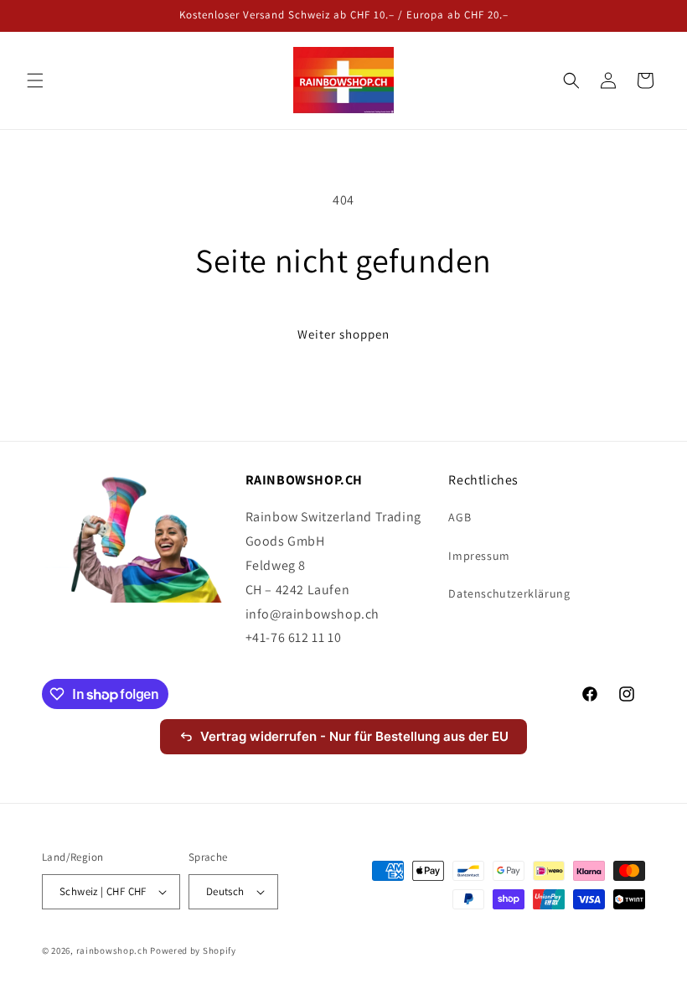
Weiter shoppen (343, 334)
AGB (459, 517)
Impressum (478, 555)
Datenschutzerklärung (509, 593)
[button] (35, 80)
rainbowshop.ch (112, 950)
